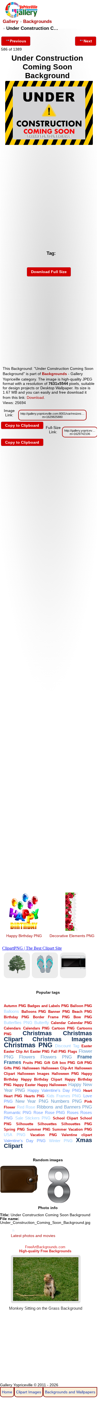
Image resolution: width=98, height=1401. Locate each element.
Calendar (58, 1023)
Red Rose (26, 1107)
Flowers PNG (56, 1057)
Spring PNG (14, 1129)
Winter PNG (61, 1140)
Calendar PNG (80, 1023)
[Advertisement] (49, 196)
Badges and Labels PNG (48, 1006)
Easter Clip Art (16, 1051)
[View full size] (49, 143)
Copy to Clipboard (22, 425)
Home (7, 1392)
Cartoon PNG (63, 1028)
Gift (47, 1063)
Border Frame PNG (51, 1017)
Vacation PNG (43, 1135)
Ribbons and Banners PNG (64, 1107)
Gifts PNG (12, 1068)
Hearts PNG (34, 1096)
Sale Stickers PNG (33, 1118)
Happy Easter (24, 1085)
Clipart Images (28, 1392)
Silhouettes (47, 1124)
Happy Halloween (52, 1085)
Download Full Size (49, 272)
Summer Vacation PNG (72, 1129)
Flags (72, 1051)
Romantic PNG (18, 1112)
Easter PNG (40, 1051)
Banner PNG (59, 1012)
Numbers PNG (66, 1101)
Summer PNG (38, 1129)
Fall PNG (58, 1051)
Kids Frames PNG (64, 1095)
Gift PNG (84, 1063)
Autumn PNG (15, 1006)
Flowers (27, 1057)
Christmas (37, 1033)
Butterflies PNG (18, 1022)
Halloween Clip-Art (57, 1068)
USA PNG (14, 1134)
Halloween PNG (65, 1074)
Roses (73, 1112)
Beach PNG (82, 1012)
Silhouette (24, 1124)
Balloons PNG (34, 1012)
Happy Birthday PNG (24, 936)
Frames (12, 1062)
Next (88, 41)
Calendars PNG (36, 1028)
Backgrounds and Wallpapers (70, 1392)
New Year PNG (32, 1101)
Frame (84, 1057)
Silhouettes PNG (76, 1124)
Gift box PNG (63, 1063)
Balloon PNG (81, 1006)
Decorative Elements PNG (72, 936)
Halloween (31, 1068)
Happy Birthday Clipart (41, 1079)
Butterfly (41, 1022)
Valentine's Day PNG (24, 1140)
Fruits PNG (32, 1063)
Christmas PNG (28, 1045)
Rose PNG (55, 1112)
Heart (87, 1091)
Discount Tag (67, 1045)
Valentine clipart (77, 1135)
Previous (18, 41)
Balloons (11, 1011)
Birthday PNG (16, 1017)
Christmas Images (62, 1039)
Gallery (10, 21)
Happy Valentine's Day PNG (54, 1090)
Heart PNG (13, 1096)
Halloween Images (33, 1074)
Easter (86, 1046)
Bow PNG (83, 1017)
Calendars (12, 1028)
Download (35, 397)
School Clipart (65, 1118)
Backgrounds (37, 21)
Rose (38, 1112)
